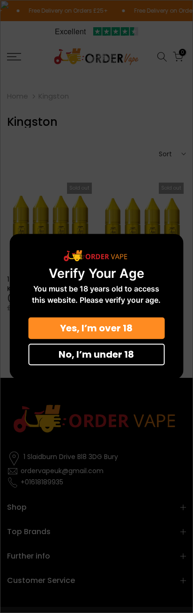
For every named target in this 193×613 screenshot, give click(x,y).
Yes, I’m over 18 (96, 328)
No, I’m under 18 (96, 354)
